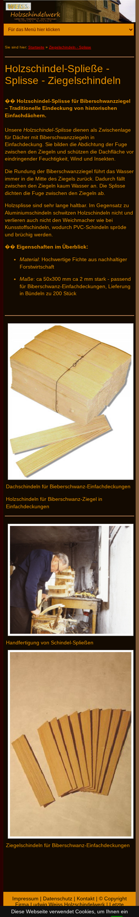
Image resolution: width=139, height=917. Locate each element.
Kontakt (86, 898)
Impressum (25, 898)
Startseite (36, 47)
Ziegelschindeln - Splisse (70, 47)
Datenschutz (57, 898)
